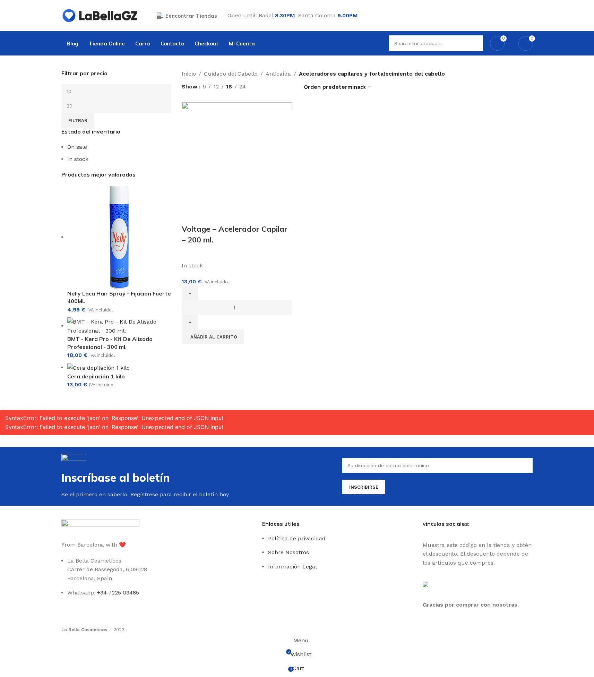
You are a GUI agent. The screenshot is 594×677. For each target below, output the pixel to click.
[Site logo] (100, 15)
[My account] (530, 16)
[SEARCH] (475, 43)
